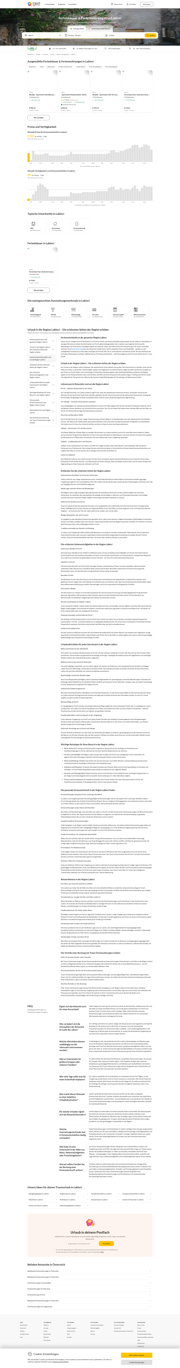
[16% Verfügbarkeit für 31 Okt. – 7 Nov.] (50, 198)
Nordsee (46, 1328)
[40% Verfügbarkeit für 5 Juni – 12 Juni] (123, 195)
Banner (93, 1331)
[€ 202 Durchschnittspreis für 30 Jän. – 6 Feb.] (80, 158)
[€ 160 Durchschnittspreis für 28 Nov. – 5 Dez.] (59, 159)
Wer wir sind (140, 1325)
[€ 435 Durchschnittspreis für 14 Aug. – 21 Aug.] (147, 153)
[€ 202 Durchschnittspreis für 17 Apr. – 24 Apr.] (106, 158)
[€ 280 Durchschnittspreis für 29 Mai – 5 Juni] (121, 156)
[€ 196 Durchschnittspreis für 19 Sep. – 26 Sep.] (36, 158)
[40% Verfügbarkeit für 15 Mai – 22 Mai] (116, 195)
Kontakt (69, 1337)
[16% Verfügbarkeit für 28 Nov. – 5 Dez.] (59, 198)
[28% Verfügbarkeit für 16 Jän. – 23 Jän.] (76, 197)
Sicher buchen (71, 1331)
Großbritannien (24, 1334)
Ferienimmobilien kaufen (144, 1334)
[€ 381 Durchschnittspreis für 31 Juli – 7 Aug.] (142, 154)
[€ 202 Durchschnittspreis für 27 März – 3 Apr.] (99, 158)
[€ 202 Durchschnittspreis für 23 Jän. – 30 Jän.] (78, 158)
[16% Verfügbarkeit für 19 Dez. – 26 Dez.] (66, 198)
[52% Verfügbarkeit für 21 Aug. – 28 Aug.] (149, 194)
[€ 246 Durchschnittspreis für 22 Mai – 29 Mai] (118, 157)
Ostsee (45, 1331)
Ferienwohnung (76, 349)
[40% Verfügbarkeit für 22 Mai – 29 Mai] (118, 195)
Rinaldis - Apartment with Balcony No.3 (43, 95)
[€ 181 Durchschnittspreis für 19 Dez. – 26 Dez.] (66, 158)
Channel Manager (119, 1325)
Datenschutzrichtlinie (60, 1362)
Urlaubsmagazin (71, 1328)
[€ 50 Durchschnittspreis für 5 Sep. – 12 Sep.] (31, 161)
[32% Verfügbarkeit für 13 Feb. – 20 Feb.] (85, 196)
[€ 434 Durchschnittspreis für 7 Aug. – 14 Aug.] (144, 153)
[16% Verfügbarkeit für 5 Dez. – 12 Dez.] (62, 198)
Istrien (52, 54)
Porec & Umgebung (63, 54)
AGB (138, 1340)
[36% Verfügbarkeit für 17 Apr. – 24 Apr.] (106, 196)
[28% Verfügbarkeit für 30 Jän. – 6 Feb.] (80, 197)
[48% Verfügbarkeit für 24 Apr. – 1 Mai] (109, 194)
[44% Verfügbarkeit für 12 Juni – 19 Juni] (125, 195)
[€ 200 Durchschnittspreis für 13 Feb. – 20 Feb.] (85, 158)
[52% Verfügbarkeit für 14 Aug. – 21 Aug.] (147, 194)
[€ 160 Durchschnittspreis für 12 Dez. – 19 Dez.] (64, 159)
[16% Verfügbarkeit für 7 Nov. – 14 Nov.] (52, 198)
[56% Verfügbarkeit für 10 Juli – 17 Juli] (135, 193)
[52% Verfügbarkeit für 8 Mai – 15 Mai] (113, 194)
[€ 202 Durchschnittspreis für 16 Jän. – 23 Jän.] (76, 158)
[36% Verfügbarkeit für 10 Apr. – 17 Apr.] (104, 196)
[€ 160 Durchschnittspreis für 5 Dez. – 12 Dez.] (62, 159)
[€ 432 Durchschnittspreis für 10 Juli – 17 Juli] (135, 153)
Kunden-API (117, 1328)
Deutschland (23, 1325)
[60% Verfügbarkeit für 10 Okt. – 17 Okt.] (43, 193)
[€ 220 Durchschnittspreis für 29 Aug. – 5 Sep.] (29, 157)
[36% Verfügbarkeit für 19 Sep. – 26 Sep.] (36, 196)
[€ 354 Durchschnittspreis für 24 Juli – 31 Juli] (140, 155)
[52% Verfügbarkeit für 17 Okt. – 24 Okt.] (45, 194)
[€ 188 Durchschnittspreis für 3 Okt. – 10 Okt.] (40, 158)
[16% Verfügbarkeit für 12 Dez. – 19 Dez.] (64, 198)
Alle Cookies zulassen (136, 1355)
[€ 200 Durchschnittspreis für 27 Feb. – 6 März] (90, 158)
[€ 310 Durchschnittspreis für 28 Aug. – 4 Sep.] (151, 156)
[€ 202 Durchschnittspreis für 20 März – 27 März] (97, 158)
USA (21, 1337)
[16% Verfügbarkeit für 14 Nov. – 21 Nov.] (54, 198)
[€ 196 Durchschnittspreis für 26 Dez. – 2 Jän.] (69, 158)
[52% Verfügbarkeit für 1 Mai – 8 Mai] (111, 194)
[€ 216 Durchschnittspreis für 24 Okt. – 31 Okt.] (47, 157)
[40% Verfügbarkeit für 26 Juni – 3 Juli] (130, 195)
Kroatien (45, 54)
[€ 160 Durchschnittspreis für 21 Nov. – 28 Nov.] (57, 159)
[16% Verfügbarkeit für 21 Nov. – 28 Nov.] (57, 198)
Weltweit (46, 1337)
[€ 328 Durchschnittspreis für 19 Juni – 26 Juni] (128, 155)
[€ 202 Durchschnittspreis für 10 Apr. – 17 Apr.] (104, 158)
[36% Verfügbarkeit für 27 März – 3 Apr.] (99, 196)
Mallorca (46, 1325)
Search (69, 1325)
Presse (139, 1328)
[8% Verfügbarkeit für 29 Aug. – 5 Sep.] (29, 200)
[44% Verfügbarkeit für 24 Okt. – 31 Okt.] (47, 195)
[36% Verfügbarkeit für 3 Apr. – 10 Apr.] (102, 196)
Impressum (140, 1346)
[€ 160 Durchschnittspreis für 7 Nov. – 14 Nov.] (52, 159)
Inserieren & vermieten (97, 1325)
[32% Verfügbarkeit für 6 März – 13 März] (92, 196)
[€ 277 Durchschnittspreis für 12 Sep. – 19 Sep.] (33, 156)
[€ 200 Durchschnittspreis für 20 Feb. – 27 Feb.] (88, 158)
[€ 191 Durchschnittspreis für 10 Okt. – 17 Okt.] (43, 158)
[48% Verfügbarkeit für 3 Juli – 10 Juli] (132, 194)
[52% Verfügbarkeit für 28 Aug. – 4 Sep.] (151, 194)
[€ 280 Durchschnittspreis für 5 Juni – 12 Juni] (123, 156)
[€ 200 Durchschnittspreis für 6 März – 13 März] (92, 158)
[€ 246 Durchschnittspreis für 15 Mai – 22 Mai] (116, 157)
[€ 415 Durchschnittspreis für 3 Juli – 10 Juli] (132, 153)
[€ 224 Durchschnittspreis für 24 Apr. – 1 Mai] (109, 157)
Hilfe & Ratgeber (95, 1328)
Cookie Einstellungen (136, 1362)
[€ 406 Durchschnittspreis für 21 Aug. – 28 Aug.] (149, 154)
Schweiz (22, 1331)
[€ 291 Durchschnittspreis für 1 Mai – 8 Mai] (111, 156)
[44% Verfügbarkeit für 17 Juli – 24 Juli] (137, 195)
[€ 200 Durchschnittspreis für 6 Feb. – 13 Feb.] (83, 158)
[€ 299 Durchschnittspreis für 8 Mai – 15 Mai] (113, 156)
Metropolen (47, 1340)
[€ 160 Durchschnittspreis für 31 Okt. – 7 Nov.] (50, 159)
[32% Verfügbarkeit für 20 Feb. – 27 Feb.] (88, 196)
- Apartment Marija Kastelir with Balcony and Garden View (82, 95)
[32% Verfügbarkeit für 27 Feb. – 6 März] (90, 196)
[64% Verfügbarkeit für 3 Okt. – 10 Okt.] (40, 192)
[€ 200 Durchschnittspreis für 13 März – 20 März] (95, 158)
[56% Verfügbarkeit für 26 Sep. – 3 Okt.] (38, 193)
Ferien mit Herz (141, 1331)
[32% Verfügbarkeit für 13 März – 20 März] (95, 196)
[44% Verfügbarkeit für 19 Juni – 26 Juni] (128, 195)
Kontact (93, 1334)
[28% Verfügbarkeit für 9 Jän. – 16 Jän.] (73, 197)
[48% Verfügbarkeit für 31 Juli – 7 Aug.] (142, 194)
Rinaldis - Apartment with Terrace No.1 (106, 95)
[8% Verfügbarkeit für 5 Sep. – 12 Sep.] (31, 200)
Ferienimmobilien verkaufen (145, 1337)
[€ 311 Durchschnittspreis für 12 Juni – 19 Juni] (125, 156)
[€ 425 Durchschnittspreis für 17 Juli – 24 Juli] (137, 153)
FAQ (68, 1334)
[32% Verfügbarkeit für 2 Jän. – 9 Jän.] (71, 196)
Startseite (31, 54)
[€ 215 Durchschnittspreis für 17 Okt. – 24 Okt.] (45, 157)
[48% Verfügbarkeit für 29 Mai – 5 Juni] (121, 194)
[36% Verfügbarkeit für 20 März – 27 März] (97, 196)
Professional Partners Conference (123, 1331)
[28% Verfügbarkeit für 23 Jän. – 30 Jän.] (78, 197)
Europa (38, 54)
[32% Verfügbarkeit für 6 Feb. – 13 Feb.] (83, 196)
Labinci (73, 54)
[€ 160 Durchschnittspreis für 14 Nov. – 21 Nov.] (54, 159)
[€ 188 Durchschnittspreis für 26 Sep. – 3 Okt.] (38, 158)
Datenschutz (141, 1343)
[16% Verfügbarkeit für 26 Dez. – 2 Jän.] (69, 198)
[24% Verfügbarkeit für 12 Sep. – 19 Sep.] (33, 197)
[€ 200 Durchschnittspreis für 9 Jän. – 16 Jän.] (73, 158)
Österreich (23, 1328)
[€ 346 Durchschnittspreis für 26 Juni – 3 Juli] (130, 155)
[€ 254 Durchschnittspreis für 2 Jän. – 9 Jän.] (71, 157)
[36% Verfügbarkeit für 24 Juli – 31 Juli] (140, 196)
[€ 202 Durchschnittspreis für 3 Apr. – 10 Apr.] (102, 158)
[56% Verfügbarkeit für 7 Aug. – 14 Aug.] (144, 193)
